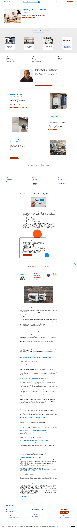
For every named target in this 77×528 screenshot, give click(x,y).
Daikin (65, 122)
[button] (37, 5)
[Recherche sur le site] (39, 2)
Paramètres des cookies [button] (63, 526)
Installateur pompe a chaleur (62, 183)
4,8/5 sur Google (65, 60)
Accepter (73, 526)
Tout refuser (68, 526)
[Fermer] (76, 526)
